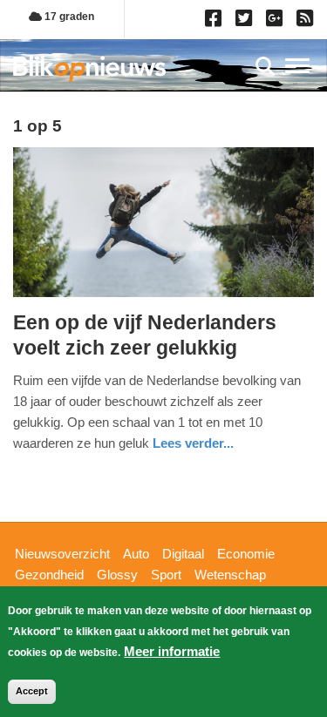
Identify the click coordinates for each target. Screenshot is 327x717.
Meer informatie (172, 651)
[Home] (89, 68)
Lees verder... (193, 443)
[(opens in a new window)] (215, 22)
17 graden (68, 16)
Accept (32, 691)
